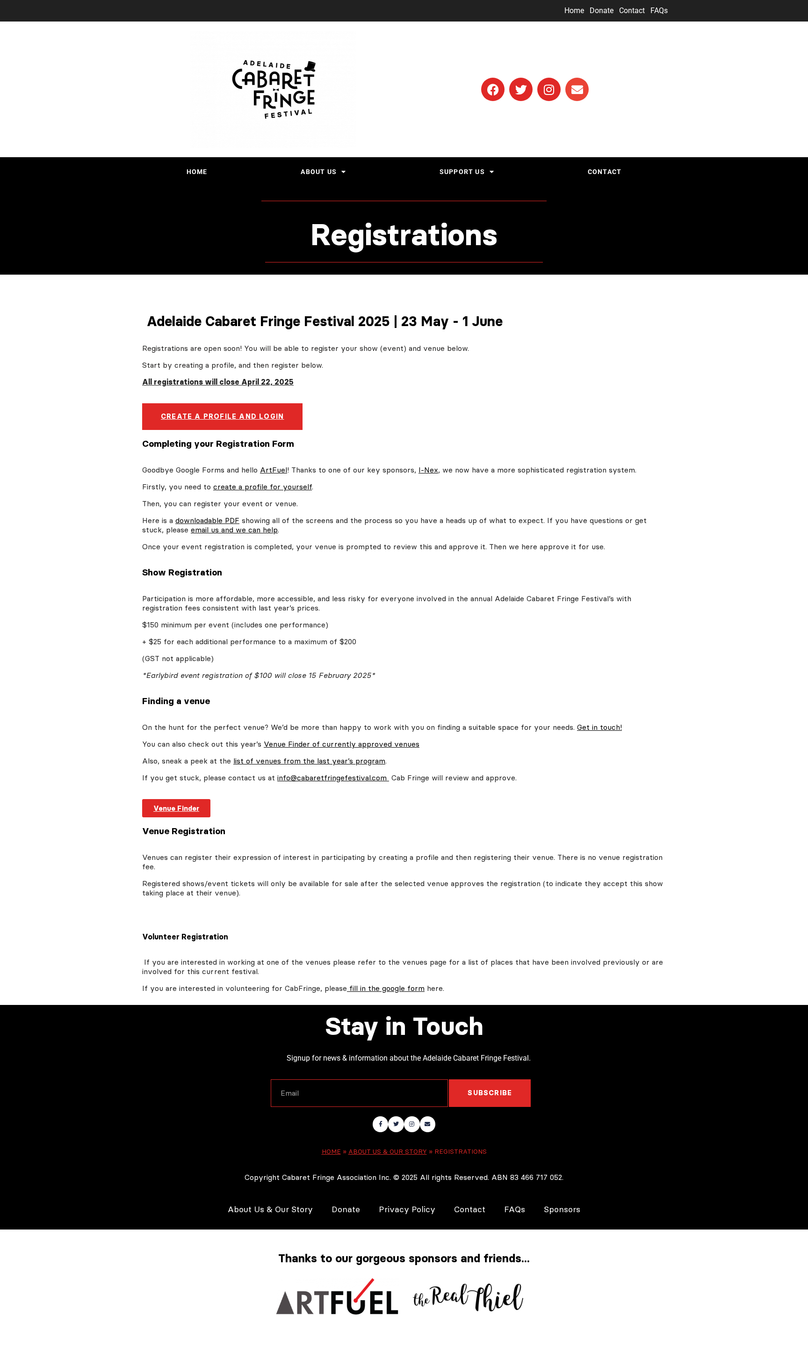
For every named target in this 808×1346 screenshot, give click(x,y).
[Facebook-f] (381, 1124)
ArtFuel (273, 469)
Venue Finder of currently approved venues (341, 744)
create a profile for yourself (262, 486)
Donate (601, 10)
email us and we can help (234, 529)
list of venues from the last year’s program (309, 760)
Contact (632, 10)
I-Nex (428, 469)
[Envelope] (577, 89)
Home (574, 10)
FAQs (659, 10)
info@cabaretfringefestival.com (333, 777)
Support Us (462, 172)
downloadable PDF (207, 520)
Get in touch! (599, 727)
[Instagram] (549, 89)
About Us (319, 172)
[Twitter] (521, 89)
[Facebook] (493, 89)
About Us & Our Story (387, 1152)
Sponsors (562, 1209)
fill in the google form (386, 988)
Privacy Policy (407, 1209)
